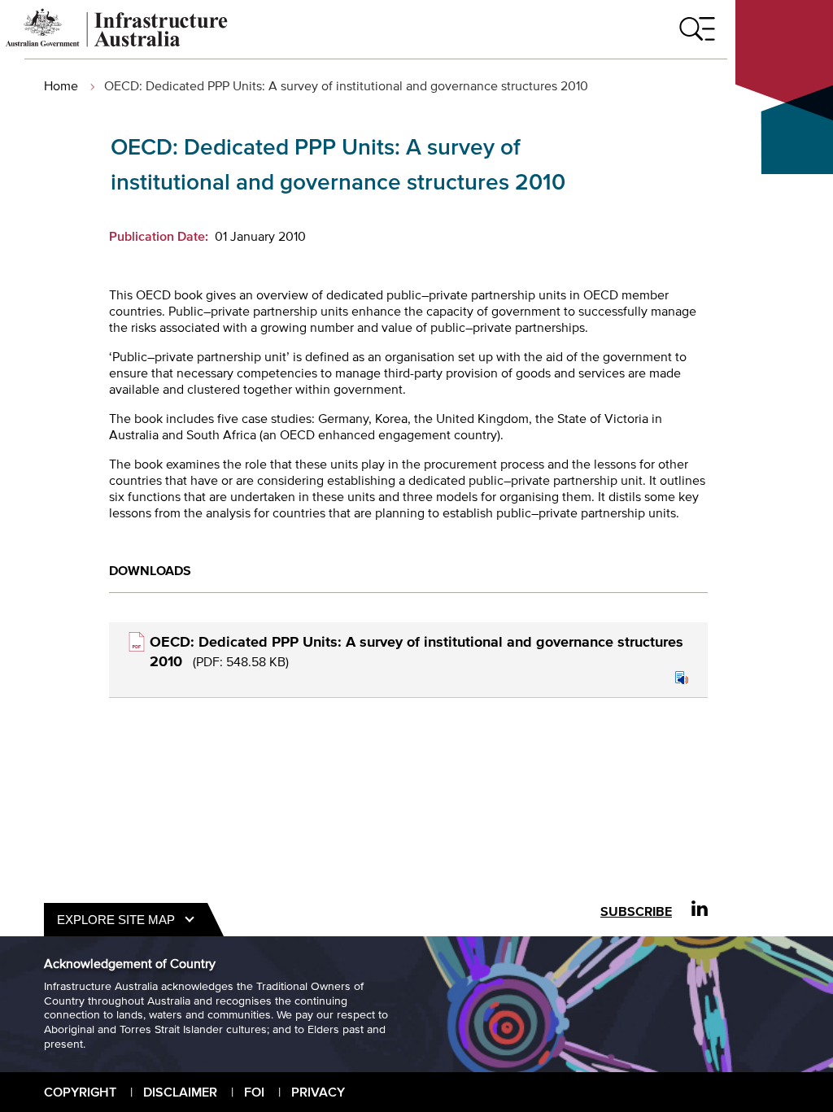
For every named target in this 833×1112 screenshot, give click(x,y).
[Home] (117, 42)
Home (61, 85)
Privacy (318, 1091)
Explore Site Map (116, 920)
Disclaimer (180, 1091)
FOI (254, 1091)
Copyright (80, 1091)
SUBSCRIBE (636, 911)
